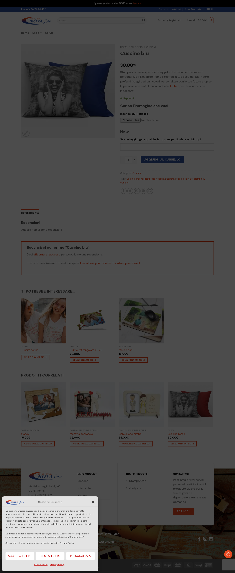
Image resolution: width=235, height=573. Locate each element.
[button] (93, 502)
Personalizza (80, 556)
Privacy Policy (57, 564)
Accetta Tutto (20, 556)
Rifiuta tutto (50, 556)
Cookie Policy (41, 564)
